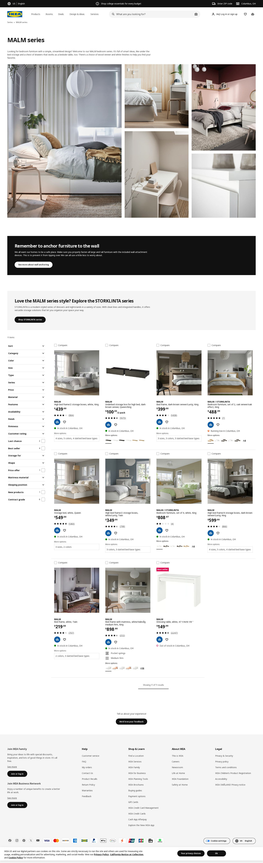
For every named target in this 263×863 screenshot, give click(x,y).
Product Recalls (89, 778)
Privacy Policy (101, 854)
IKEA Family (134, 767)
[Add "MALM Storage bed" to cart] (57, 530)
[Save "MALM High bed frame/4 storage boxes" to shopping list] (218, 533)
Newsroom (177, 767)
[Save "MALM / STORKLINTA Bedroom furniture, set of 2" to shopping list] (218, 425)
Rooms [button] (49, 14)
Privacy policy (221, 761)
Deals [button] (61, 14)
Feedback (86, 796)
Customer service (90, 755)
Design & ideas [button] (77, 14)
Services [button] (95, 14)
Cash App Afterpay (137, 819)
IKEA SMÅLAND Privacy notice (230, 784)
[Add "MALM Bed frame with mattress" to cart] (108, 642)
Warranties (87, 790)
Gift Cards (133, 802)
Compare (62, 345)
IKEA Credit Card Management (143, 807)
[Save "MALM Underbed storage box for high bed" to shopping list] (116, 425)
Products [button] (35, 14)
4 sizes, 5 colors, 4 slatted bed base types (76, 438)
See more (12, 766)
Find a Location (136, 755)
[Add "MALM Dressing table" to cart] (159, 639)
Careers (175, 761)
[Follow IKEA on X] (30, 840)
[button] (64, 141)
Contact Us (87, 773)
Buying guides (135, 790)
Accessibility (221, 778)
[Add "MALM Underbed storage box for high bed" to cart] (108, 425)
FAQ (84, 761)
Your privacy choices (191, 853)
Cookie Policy (16, 857)
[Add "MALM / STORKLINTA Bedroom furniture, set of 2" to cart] (211, 425)
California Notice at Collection (126, 854)
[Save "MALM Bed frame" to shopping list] (167, 422)
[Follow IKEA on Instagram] (16, 840)
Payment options (137, 796)
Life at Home (178, 773)
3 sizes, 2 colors (64, 546)
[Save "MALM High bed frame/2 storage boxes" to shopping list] (64, 422)
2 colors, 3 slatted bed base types (72, 655)
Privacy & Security (224, 755)
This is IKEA (177, 755)
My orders (87, 767)
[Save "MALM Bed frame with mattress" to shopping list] (116, 642)
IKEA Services (135, 761)
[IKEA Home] (14, 14)
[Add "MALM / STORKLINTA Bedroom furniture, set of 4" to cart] (159, 530)
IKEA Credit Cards (137, 813)
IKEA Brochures (136, 784)
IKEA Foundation (180, 778)
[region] (131, 854)
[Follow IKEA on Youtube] (37, 840)
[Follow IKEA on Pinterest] (23, 840)
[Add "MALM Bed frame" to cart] (159, 422)
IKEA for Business (137, 773)
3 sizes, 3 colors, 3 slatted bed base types (178, 438)
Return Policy (88, 784)
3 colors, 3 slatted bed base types (123, 549)
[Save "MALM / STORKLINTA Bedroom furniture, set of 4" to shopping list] (167, 530)
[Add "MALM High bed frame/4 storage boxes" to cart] (211, 533)
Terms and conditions (226, 767)
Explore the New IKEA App (141, 825)
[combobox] (151, 14)
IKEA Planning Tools (138, 778)
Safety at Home (180, 784)
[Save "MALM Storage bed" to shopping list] (64, 530)
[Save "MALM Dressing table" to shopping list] (167, 639)
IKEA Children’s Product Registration (233, 773)
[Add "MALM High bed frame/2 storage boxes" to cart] (57, 422)
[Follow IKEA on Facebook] (9, 840)
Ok (216, 853)
